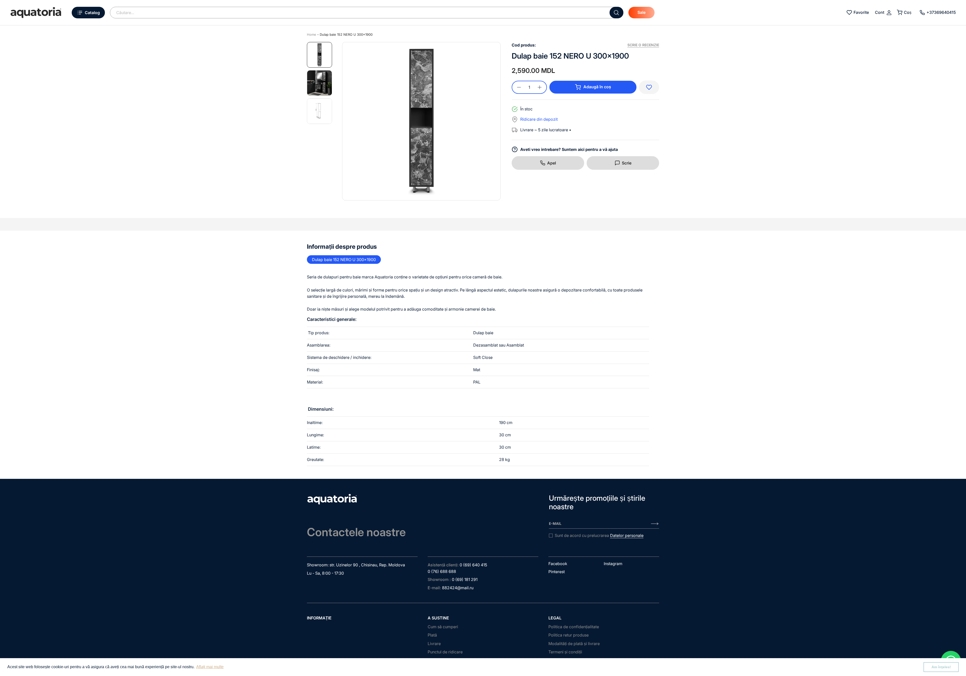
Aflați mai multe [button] (210, 667)
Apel (551, 162)
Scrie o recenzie (643, 45)
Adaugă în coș (597, 86)
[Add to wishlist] (649, 87)
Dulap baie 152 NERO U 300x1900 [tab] (344, 259)
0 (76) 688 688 (442, 571)
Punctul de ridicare (445, 651)
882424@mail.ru (457, 587)
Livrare (434, 643)
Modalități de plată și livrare (574, 643)
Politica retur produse (568, 635)
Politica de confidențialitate (573, 626)
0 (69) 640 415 (473, 564)
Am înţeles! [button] (941, 667)
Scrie (626, 162)
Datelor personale (626, 535)
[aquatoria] (36, 12)
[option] (421, 121)
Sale (641, 12)
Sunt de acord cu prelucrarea (599, 535)
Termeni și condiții (565, 651)
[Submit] (616, 12)
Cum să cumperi (443, 626)
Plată (432, 635)
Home (311, 34)
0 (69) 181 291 (464, 579)
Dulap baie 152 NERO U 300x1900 (346, 34)
